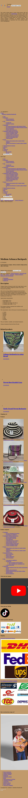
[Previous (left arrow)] (1, 790)
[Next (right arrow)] (2, 790)
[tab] (15, 278)
